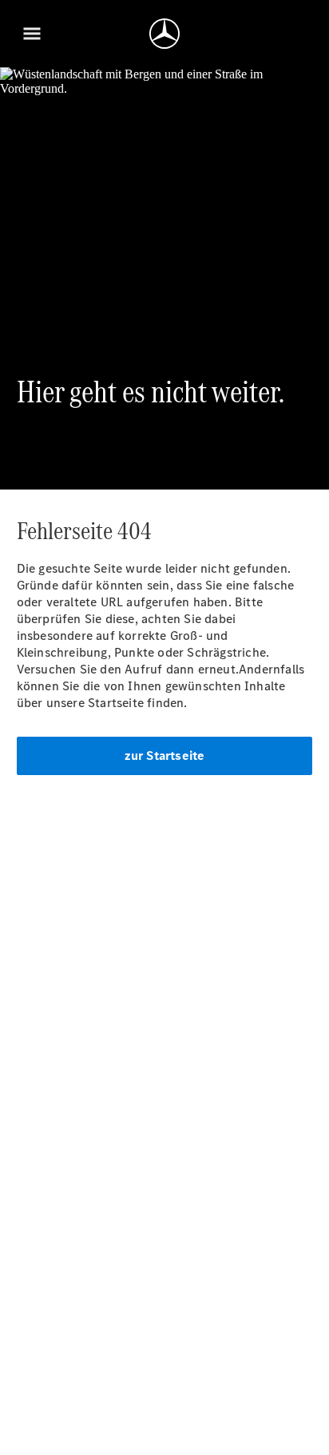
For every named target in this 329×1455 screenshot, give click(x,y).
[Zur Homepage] (164, 33)
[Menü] (32, 33)
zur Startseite (165, 755)
